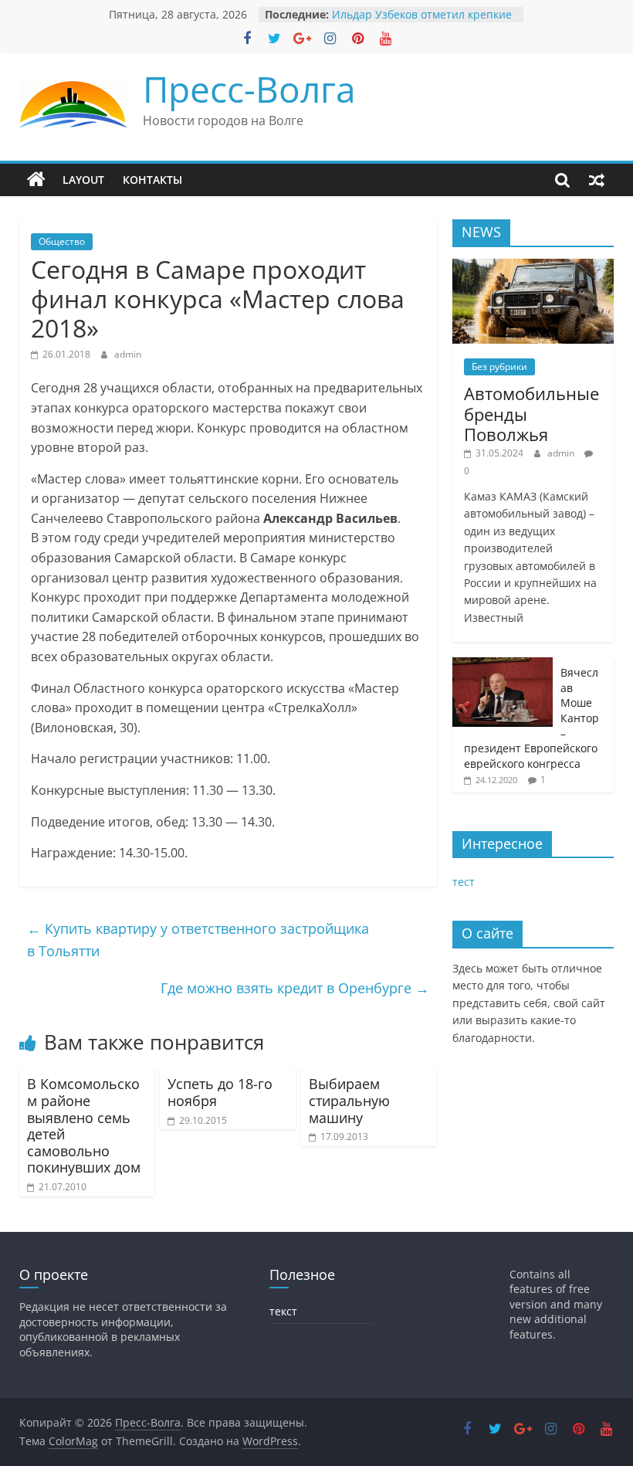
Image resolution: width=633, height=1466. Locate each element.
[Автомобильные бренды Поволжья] (533, 267)
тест (463, 881)
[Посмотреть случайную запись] (597, 180)
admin (127, 354)
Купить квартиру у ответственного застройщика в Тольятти (198, 939)
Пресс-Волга (249, 89)
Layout (83, 179)
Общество (62, 241)
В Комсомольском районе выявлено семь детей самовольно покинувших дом (83, 1125)
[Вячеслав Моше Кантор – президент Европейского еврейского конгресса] (502, 665)
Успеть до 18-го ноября (220, 1092)
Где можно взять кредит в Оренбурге (295, 988)
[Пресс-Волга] (36, 180)
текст (283, 1311)
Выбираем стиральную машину (349, 1100)
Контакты (152, 179)
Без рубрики (499, 366)
